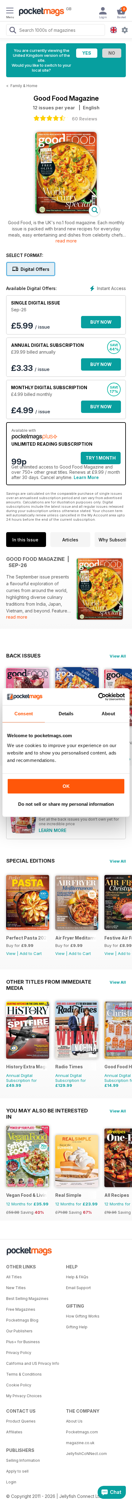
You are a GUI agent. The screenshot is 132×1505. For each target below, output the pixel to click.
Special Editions (30, 861)
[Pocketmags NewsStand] (39, 12)
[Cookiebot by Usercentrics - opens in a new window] (98, 697)
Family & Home (23, 85)
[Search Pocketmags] (13, 31)
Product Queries (21, 1421)
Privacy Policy (18, 1352)
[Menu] (10, 11)
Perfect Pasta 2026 (26, 937)
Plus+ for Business (23, 1341)
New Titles (16, 1287)
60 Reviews (84, 118)
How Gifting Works (82, 1316)
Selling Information (23, 1460)
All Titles (14, 1277)
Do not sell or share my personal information (66, 804)
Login (11, 1482)
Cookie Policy (18, 1385)
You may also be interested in (47, 1111)
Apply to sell (17, 1471)
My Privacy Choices (24, 1396)
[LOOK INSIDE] (66, 211)
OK (66, 786)
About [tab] (108, 713)
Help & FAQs (77, 1277)
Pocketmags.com (82, 1432)
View (11, 953)
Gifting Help (76, 1327)
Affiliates (14, 1432)
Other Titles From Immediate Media (48, 982)
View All (118, 656)
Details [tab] (66, 713)
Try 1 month (101, 457)
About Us (74, 1421)
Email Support (78, 1287)
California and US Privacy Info (32, 1363)
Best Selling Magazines (27, 1298)
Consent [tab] (23, 713)
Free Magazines (20, 1309)
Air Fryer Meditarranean (75, 937)
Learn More (86, 477)
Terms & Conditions (24, 1374)
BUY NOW (101, 322)
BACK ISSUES (23, 656)
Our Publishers (19, 1331)
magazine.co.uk (80, 1442)
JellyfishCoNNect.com (86, 1453)
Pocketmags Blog (22, 1320)
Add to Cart (31, 953)
